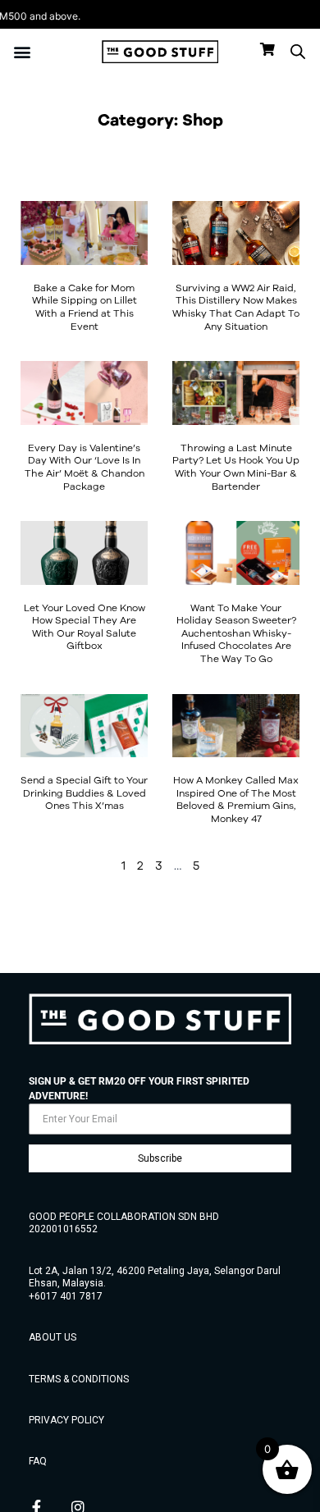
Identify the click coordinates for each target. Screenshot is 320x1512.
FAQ (38, 1461)
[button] (21, 52)
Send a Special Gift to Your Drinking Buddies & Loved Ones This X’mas (84, 792)
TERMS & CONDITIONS (79, 1379)
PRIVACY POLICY (66, 1420)
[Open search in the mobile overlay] (298, 51)
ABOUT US (52, 1337)
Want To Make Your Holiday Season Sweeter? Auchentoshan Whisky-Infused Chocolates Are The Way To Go (236, 633)
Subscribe (160, 1158)
